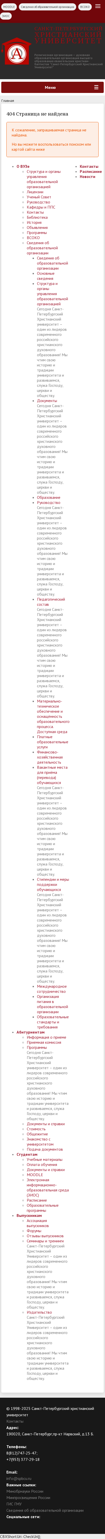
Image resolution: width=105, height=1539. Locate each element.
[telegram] (30, 1523)
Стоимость (36, 1128)
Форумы (34, 1230)
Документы (47, 400)
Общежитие (37, 1133)
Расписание (37, 1200)
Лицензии (35, 191)
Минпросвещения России (28, 1497)
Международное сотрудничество (52, 989)
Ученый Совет (39, 196)
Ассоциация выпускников (38, 1223)
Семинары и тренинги (45, 1240)
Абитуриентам (31, 1032)
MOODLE (9, 7)
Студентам (27, 1154)
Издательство (39, 1312)
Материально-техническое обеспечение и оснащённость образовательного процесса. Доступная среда (53, 716)
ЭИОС (6, 16)
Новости (87, 176)
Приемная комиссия (44, 1042)
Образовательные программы (43, 1208)
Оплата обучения (42, 1164)
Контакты (35, 212)
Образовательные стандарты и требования (53, 1021)
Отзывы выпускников (45, 1235)
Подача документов (45, 1149)
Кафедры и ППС (41, 207)
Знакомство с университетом (40, 1141)
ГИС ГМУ (14, 1503)
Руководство (38, 201)
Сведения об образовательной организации (47, 7)
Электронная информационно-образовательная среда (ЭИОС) (48, 1187)
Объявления (37, 227)
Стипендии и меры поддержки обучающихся (53, 884)
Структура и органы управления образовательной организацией (44, 179)
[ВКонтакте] (10, 1523)
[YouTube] (20, 1523)
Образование (48, 497)
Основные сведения (46, 276)
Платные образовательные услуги (52, 741)
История (34, 222)
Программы (37, 232)
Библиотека (37, 217)
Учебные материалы (44, 1159)
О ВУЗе (23, 166)
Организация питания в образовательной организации (52, 1004)
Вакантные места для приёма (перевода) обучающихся (52, 775)
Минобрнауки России (24, 1491)
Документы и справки (46, 1123)
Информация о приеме (46, 1037)
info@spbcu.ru (18, 1478)
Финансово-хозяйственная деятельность (50, 757)
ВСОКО (85, 7)
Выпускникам (29, 1215)
